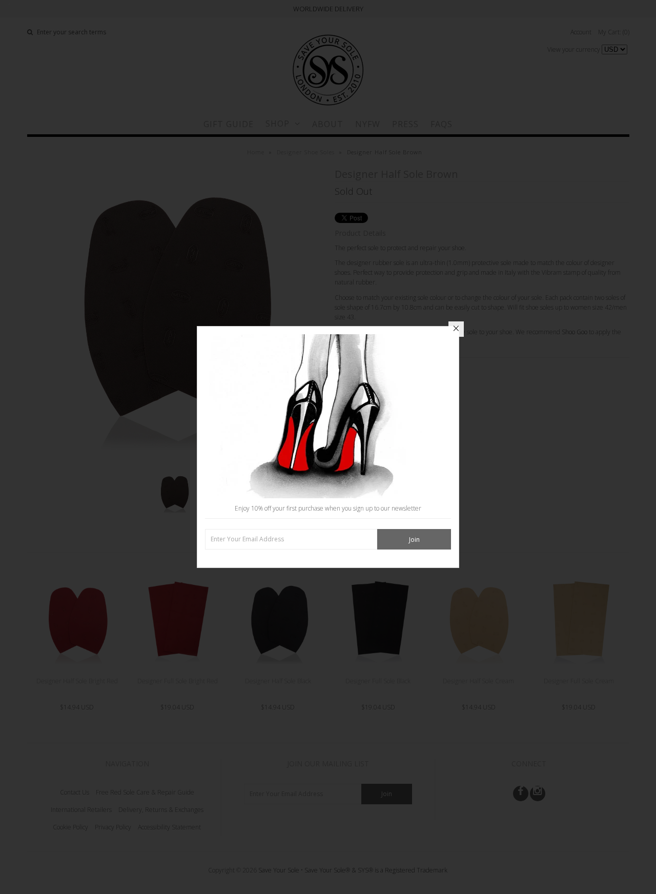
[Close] (456, 329)
